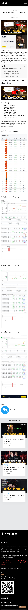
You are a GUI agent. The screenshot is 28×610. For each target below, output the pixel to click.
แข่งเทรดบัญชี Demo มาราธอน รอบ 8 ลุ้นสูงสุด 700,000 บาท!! (14, 468)
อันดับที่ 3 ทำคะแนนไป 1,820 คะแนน (13, 76)
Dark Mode (22, 607)
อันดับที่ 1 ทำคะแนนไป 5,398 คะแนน (13, 73)
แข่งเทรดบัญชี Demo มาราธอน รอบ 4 (14, 495)
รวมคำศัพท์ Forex (6, 602)
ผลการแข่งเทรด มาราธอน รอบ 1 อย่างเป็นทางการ (14, 441)
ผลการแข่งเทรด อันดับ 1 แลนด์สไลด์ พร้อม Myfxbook (12, 69)
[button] (23, 66)
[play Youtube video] (14, 93)
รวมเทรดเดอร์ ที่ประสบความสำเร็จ (10, 606)
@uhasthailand (13, 579)
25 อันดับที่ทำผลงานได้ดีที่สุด (11, 71)
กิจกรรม (14, 8)
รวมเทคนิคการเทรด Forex (8, 604)
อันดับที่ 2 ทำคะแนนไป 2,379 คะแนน (13, 75)
